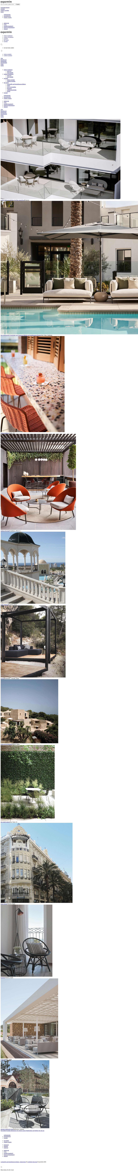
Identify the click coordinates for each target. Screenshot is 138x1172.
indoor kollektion (8, 69)
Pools (2, 64)
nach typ (9, 71)
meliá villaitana (4, 604)
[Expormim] (6, 2)
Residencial (3, 60)
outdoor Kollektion (8, 74)
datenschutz (23, 1162)
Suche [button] (17, 4)
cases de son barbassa (6, 744)
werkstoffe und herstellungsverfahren (16, 84)
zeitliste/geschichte (11, 90)
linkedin (6, 1146)
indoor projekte (11, 80)
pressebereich (7, 16)
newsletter (6, 1140)
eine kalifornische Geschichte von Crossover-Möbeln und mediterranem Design (21, 335)
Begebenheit (4, 62)
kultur (8, 85)
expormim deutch (5, 7)
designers (9, 88)
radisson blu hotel (5, 531)
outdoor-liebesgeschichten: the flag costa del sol (13, 200)
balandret (3, 977)
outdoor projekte (5, 10)
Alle (2, 58)
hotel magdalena (5, 433)
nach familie (10, 72)
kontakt (6, 92)
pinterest (6, 1147)
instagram (6, 1145)
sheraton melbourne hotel (7, 1129)
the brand (6, 82)
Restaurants (3, 61)
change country (8, 17)
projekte (3, 9)
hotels (2, 12)
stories (8, 91)
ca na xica (3, 1059)
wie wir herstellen (11, 87)
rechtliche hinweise (32, 1162)
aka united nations (5, 822)
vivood (2, 678)
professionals (7, 14)
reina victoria (4, 904)
